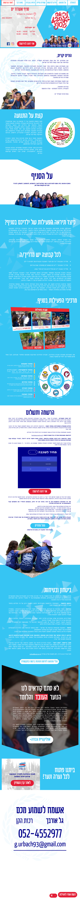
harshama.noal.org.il (37, 435)
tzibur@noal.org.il (35, 654)
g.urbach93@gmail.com (40, 844)
